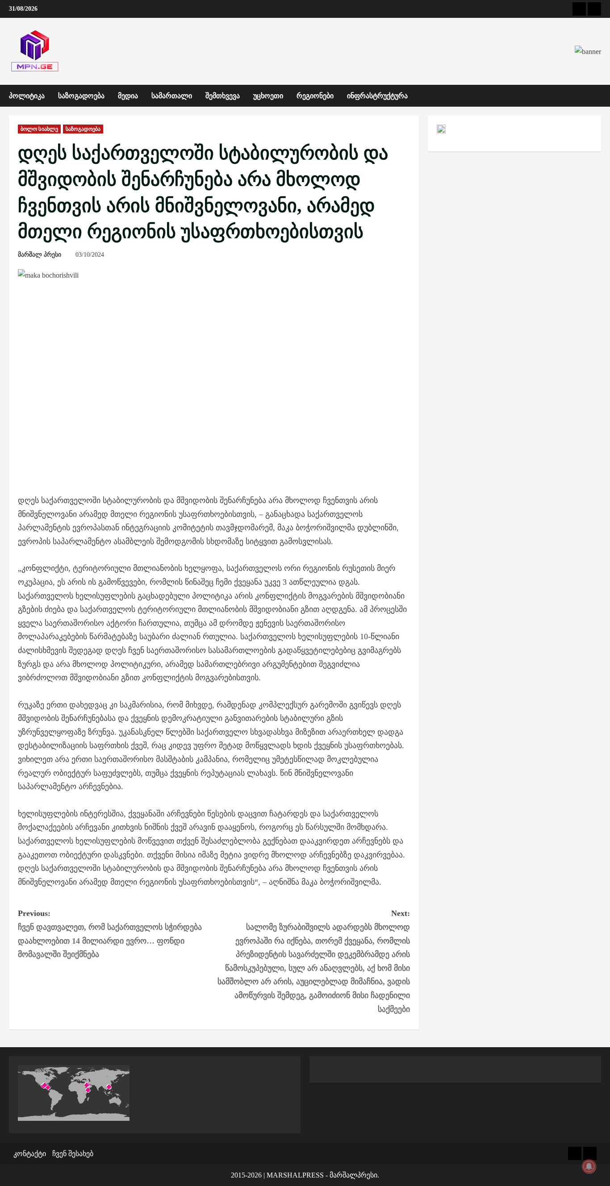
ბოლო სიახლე (39, 129)
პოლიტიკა (27, 96)
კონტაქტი (29, 1153)
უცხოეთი (268, 96)
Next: (313, 961)
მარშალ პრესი (39, 254)
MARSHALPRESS (295, 1175)
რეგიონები (315, 96)
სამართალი (171, 96)
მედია (128, 96)
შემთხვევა (222, 96)
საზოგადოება (81, 96)
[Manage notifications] (589, 1166)
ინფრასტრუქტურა (377, 96)
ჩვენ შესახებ (72, 1153)
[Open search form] (598, 95)
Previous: (110, 934)
